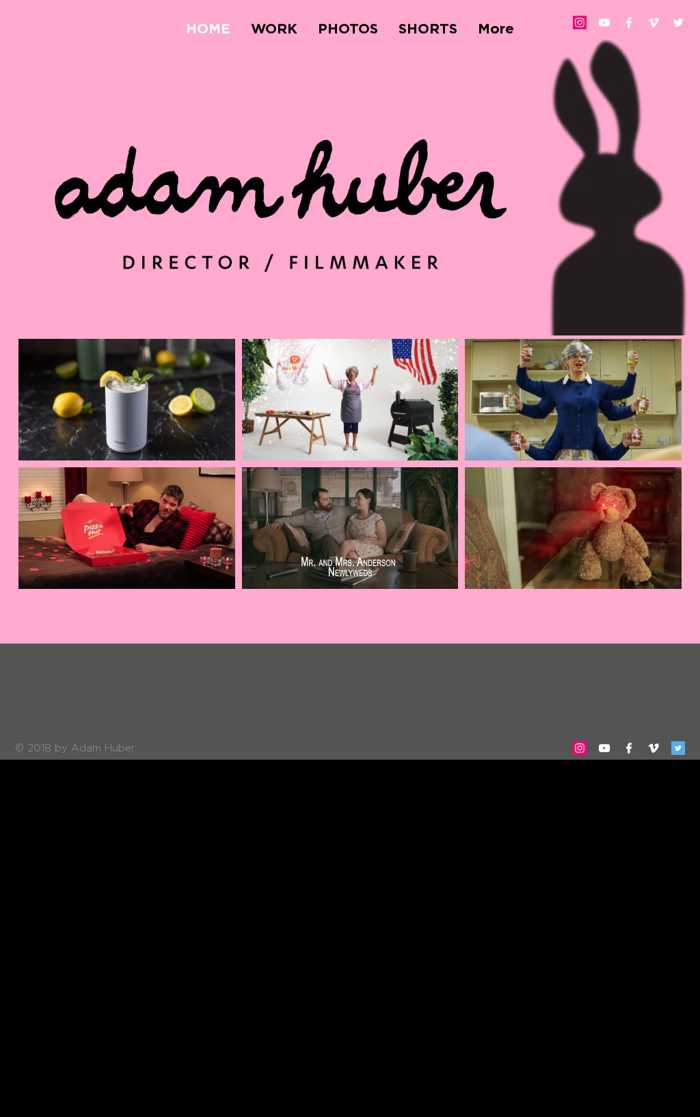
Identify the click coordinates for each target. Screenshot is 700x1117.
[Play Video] (126, 399)
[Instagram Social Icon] (580, 22)
